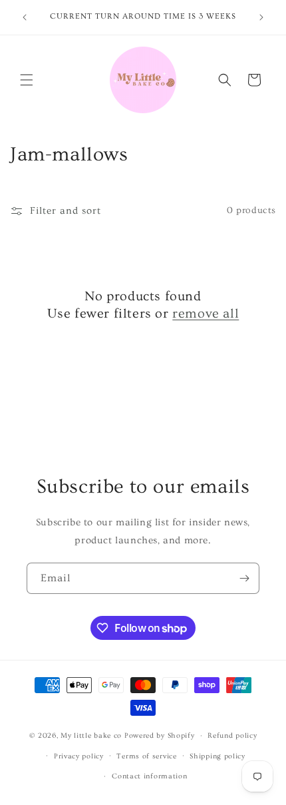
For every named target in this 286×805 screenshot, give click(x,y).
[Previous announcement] (24, 17)
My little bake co (91, 735)
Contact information (149, 776)
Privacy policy (79, 756)
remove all (205, 313)
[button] (26, 80)
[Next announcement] (261, 17)
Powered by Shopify (159, 735)
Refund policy (232, 735)
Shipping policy (217, 756)
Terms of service (146, 756)
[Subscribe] (244, 578)
